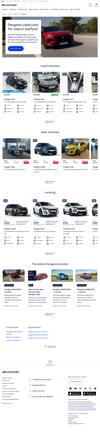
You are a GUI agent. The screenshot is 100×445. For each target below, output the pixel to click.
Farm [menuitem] (34, 1)
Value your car (33, 9)
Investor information (8, 388)
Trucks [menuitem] (30, 1)
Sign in (96, 6)
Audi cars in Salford (13, 340)
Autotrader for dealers (43, 397)
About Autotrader (8, 383)
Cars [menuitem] (3, 1)
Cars (9, 14)
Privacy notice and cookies (10, 391)
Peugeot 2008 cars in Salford (38, 335)
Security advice (7, 378)
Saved (90, 6)
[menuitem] (5, 10)
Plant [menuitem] (38, 1)
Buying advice (39, 385)
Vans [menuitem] (6, 1)
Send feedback (75, 381)
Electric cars (64, 9)
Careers (4, 386)
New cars (13, 9)
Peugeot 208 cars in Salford (37, 332)
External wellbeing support (10, 399)
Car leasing (54, 9)
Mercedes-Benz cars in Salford (14, 333)
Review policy (6, 396)
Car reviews (44, 9)
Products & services (42, 380)
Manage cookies (7, 403)
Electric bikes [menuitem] (45, 1)
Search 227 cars (15, 48)
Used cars (5, 9)
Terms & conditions (8, 394)
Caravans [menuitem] (25, 1)
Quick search (38, 391)
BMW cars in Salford (13, 337)
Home (4, 14)
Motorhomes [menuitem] (17, 1)
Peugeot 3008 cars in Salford (38, 338)
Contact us (5, 380)
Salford (16, 14)
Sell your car (22, 9)
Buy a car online (75, 9)
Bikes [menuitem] (10, 1)
